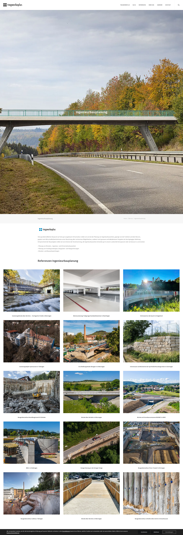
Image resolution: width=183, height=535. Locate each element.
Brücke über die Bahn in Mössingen (91, 417)
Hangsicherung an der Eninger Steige (91, 468)
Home (125, 218)
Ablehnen (156, 532)
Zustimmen (144, 532)
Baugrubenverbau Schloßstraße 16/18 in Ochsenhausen (151, 519)
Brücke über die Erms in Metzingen (91, 519)
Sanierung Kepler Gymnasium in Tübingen (31, 366)
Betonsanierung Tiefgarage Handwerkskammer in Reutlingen (91, 316)
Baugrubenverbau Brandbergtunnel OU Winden (32, 417)
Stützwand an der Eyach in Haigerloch (151, 316)
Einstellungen (66, 531)
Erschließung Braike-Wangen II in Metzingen (92, 366)
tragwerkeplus (125, 5)
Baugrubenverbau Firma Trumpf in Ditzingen (151, 468)
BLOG (134, 5)
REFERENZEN (142, 5)
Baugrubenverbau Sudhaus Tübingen (32, 519)
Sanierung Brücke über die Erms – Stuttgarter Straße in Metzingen (31, 316)
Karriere (159, 5)
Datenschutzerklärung (13, 533)
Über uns (130, 218)
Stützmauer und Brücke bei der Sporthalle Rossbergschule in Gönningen (151, 366)
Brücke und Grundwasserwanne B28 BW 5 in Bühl (151, 417)
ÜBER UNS (151, 5)
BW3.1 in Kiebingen (31, 468)
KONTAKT (168, 5)
